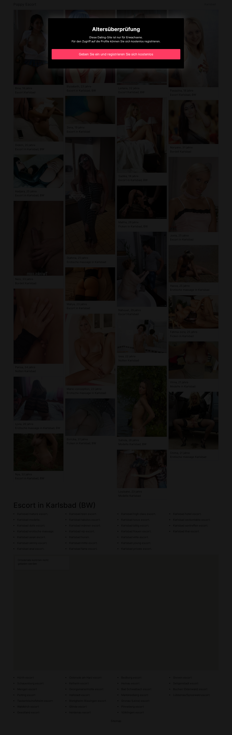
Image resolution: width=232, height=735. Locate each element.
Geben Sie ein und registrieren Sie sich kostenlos (116, 54)
